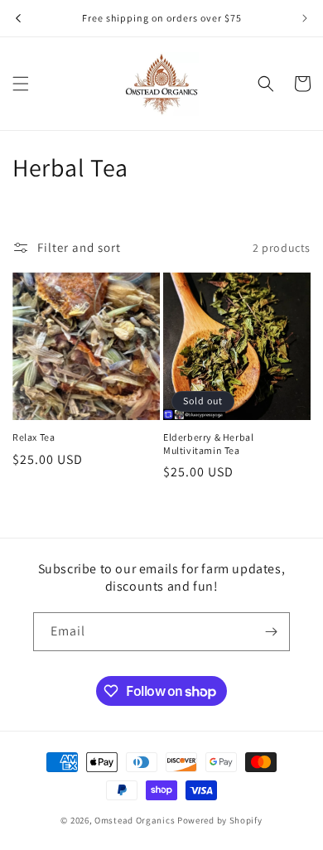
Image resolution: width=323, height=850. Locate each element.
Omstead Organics (134, 820)
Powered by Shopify (220, 820)
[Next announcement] (305, 18)
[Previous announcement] (18, 18)
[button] (20, 83)
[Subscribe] (271, 631)
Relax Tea (33, 437)
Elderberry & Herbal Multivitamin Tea (208, 443)
